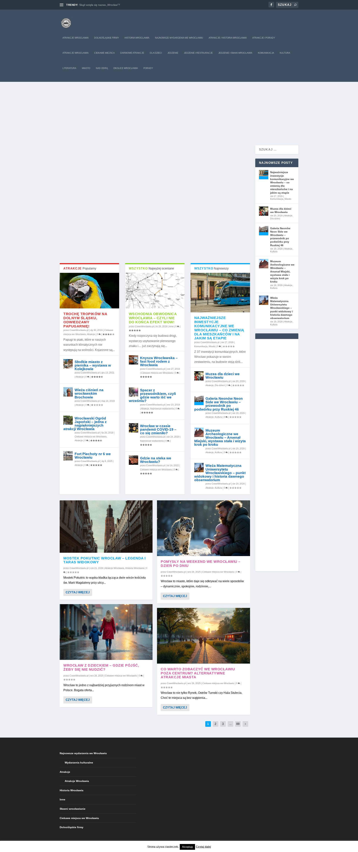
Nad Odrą (102, 68)
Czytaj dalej (203, 846)
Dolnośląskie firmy (106, 38)
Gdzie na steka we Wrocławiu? (155, 460)
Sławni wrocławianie (72, 808)
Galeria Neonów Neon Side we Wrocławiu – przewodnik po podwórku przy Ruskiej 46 (218, 404)
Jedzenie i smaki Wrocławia (235, 53)
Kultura (285, 53)
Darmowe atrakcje (132, 53)
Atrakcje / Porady (263, 38)
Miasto (86, 68)
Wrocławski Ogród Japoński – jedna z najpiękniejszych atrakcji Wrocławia (85, 423)
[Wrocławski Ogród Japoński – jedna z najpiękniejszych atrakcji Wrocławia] (68, 420)
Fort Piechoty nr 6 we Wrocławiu (93, 455)
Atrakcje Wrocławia (75, 38)
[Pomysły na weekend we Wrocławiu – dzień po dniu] (203, 528)
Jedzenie (172, 53)
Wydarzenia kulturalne (79, 762)
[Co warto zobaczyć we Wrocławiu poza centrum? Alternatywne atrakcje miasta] (203, 636)
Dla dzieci (156, 53)
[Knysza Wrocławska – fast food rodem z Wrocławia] (133, 360)
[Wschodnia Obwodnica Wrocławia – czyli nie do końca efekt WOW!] (155, 290)
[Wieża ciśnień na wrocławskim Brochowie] (68, 392)
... (230, 723)
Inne (171, 326)
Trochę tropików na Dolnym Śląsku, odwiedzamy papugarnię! (85, 320)
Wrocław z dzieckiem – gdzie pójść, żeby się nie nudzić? (101, 667)
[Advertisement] (179, 110)
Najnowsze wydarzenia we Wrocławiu (179, 38)
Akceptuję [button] (187, 846)
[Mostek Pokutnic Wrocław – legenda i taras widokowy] (106, 526)
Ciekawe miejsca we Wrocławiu (91, 436)
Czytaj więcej (78, 592)
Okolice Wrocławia (125, 68)
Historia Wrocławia (137, 38)
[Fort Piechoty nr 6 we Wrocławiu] (68, 455)
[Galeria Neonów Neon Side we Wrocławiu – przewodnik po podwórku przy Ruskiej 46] (199, 400)
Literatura (69, 68)
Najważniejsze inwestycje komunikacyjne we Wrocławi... (125, 247)
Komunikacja (266, 53)
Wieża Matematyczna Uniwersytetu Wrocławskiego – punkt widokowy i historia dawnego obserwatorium (220, 473)
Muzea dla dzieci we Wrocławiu (222, 375)
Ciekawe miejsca (104, 53)
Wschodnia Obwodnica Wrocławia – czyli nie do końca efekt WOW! (153, 318)
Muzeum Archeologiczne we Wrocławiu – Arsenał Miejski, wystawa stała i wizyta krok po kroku (220, 437)
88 (238, 723)
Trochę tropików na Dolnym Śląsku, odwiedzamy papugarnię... (116, 4)
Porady (148, 68)
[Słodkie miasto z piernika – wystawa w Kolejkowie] (68, 363)
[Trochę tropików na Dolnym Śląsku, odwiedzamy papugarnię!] (89, 290)
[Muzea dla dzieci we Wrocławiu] (199, 376)
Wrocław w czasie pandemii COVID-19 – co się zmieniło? (158, 429)
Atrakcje (91, 334)
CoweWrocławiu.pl (88, 251)
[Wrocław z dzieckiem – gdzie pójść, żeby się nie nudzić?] (106, 632)
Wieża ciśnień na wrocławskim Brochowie (89, 393)
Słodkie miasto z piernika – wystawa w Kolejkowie (93, 365)
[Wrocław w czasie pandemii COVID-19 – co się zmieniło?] (133, 428)
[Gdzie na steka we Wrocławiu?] (133, 460)
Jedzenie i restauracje (198, 53)
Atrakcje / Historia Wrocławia (228, 38)
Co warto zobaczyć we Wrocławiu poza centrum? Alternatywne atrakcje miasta (198, 673)
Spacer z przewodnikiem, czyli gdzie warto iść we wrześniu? (152, 395)
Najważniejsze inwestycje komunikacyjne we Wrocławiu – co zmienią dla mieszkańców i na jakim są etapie (219, 328)
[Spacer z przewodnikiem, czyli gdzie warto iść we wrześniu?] (133, 392)
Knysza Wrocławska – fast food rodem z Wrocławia (159, 361)
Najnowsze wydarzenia (162, 408)
